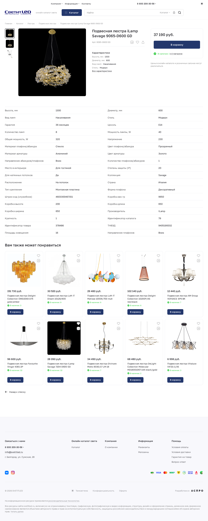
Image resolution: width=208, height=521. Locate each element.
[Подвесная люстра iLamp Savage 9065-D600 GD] (52, 62)
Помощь (176, 441)
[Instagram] (13, 472)
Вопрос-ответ (179, 462)
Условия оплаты (180, 447)
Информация (145, 441)
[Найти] (180, 12)
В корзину (177, 44)
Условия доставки (181, 452)
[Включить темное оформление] (202, 3)
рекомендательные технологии (63, 501)
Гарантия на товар (181, 457)
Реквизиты (144, 447)
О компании (111, 447)
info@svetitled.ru (14, 452)
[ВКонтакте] (7, 472)
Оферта (123, 490)
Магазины (143, 452)
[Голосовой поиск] (174, 12)
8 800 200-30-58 (145, 3)
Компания (111, 441)
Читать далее (17, 511)
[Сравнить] (132, 42)
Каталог (76, 447)
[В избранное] (137, 42)
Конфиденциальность (103, 490)
